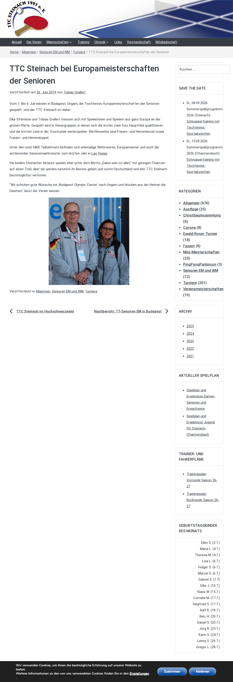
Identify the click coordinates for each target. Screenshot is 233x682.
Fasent (189, 246)
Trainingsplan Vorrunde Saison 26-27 (202, 480)
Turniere (79, 52)
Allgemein (29, 52)
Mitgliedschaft (166, 42)
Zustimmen (172, 671)
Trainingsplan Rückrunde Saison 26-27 (203, 500)
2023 (190, 341)
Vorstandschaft (139, 42)
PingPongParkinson (199, 264)
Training (83, 42)
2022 (190, 349)
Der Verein (34, 42)
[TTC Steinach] (116, 19)
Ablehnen (202, 671)
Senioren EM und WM (54, 52)
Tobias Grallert (74, 92)
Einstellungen (139, 674)
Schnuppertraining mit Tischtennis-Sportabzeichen (203, 127)
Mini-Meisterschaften (201, 252)
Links (118, 42)
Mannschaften (57, 42)
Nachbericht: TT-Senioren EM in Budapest (128, 311)
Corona (189, 227)
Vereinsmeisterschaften (203, 289)
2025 (190, 326)
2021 (190, 356)
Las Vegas (99, 153)
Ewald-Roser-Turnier (200, 234)
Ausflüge (190, 209)
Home (14, 52)
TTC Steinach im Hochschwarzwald (45, 311)
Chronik (99, 42)
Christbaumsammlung (202, 215)
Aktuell (17, 42)
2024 (190, 334)
